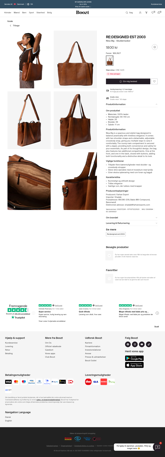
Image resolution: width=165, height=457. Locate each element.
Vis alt (156, 326)
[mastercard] (16, 382)
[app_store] (134, 365)
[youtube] (142, 344)
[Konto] (140, 12)
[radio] (109, 61)
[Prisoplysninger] (155, 47)
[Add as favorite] (154, 81)
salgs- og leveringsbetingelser (48, 400)
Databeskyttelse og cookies (84, 446)
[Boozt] (82, 12)
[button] (29, 59)
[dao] (88, 382)
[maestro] (24, 382)
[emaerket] (78, 439)
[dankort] (70, 382)
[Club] (146, 12)
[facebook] (128, 344)
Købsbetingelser (52, 446)
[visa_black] (8, 382)
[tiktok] (149, 344)
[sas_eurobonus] (8, 390)
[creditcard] (62, 382)
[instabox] (104, 382)
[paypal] (55, 382)
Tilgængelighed (66, 446)
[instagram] (135, 344)
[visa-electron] (31, 382)
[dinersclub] (39, 382)
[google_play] (134, 358)
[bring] (111, 382)
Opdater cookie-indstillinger (106, 446)
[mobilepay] (47, 382)
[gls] (96, 382)
